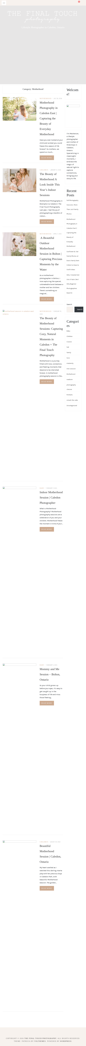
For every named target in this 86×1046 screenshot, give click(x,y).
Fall (68, 347)
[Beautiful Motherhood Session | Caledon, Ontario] (19, 924)
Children (44, 170)
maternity (70, 363)
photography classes (71, 387)
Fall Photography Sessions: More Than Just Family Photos (72, 207)
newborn (70, 379)
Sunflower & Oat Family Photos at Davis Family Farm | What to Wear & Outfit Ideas (73, 260)
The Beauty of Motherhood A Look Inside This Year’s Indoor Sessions (50, 184)
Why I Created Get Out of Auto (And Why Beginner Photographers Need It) (73, 284)
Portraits (70, 395)
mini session (71, 369)
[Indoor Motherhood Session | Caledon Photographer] (19, 571)
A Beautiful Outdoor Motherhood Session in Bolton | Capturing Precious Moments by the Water (51, 253)
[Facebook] (41, 1032)
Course (69, 342)
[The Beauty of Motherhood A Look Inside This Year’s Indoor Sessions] (19, 180)
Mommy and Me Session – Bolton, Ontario (50, 674)
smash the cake (72, 400)
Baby (42, 488)
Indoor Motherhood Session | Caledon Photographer (51, 497)
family (69, 352)
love (68, 358)
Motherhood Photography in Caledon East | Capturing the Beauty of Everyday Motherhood (49, 118)
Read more (46, 158)
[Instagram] (45, 1032)
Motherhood (45, 98)
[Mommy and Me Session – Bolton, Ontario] (19, 748)
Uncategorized (72, 405)
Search (69, 304)
